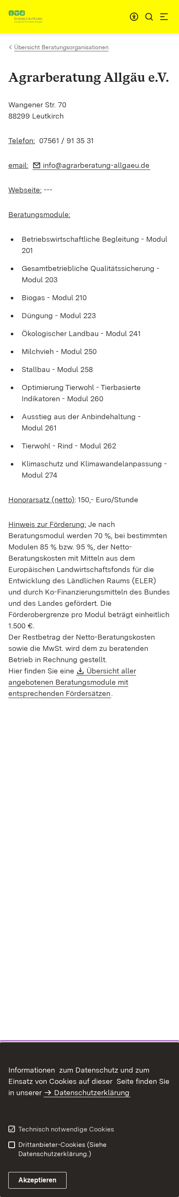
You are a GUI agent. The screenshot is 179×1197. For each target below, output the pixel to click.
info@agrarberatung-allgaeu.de (96, 165)
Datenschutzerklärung (91, 1092)
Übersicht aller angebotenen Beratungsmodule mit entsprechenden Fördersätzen (72, 682)
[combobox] (134, 16)
